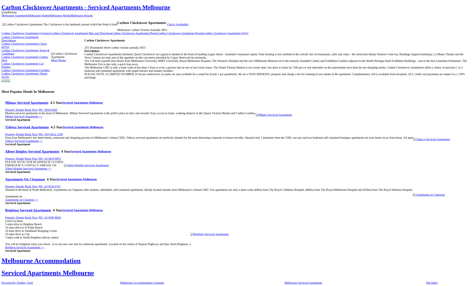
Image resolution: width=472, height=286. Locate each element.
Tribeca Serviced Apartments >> (24, 141)
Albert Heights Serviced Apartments (32, 151)
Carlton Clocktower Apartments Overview (26, 33)
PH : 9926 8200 (48, 109)
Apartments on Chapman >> (21, 199)
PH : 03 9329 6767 (50, 186)
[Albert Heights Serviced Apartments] (86, 165)
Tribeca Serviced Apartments (27, 127)
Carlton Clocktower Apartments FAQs (226, 33)
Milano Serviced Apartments (26, 103)
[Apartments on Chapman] (429, 194)
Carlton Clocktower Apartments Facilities (25, 70)
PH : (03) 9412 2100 (51, 134)
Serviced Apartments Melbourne (82, 102)
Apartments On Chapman (25, 179)
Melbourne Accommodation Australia (142, 282)
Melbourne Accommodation (41, 260)
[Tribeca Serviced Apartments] (431, 139)
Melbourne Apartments (14, 15)
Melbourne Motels (60, 15)
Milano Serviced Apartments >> (23, 116)
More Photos (58, 60)
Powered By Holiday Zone (17, 282)
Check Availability (178, 24)
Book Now (31, 109)
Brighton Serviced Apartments (28, 210)
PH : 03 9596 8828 (50, 217)
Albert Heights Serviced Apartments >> (28, 168)
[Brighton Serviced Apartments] (209, 234)
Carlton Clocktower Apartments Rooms (180, 33)
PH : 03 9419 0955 (50, 158)
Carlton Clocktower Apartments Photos (134, 33)
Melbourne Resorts (82, 15)
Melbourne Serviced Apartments (303, 282)
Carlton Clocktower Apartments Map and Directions (81, 33)
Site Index (432, 282)
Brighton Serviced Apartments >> (24, 247)
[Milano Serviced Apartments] (274, 114)
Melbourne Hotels (38, 15)
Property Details (14, 109)
